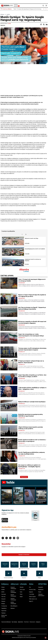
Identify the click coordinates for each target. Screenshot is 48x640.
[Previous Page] (22, 234)
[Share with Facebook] (41, 24)
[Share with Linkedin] (47, 24)
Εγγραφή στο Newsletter (24, 554)
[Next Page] (25, 234)
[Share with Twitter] (44, 24)
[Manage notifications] (45, 638)
